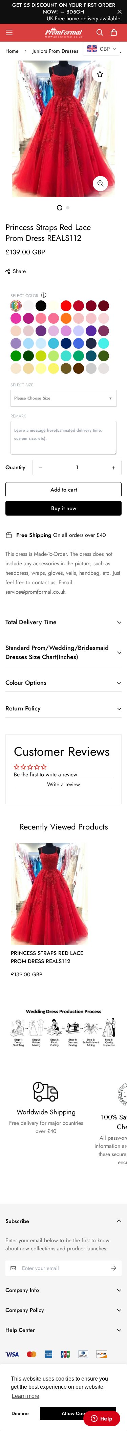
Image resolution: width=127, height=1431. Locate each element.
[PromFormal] (63, 33)
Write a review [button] (63, 784)
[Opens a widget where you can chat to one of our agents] (101, 1419)
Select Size (22, 385)
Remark (18, 416)
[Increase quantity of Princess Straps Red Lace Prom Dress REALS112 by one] (113, 468)
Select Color (24, 296)
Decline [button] (20, 1413)
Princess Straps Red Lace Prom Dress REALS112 (47, 957)
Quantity (15, 467)
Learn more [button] (25, 1396)
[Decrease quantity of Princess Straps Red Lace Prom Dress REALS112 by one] (40, 468)
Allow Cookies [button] (78, 1413)
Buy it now (63, 508)
